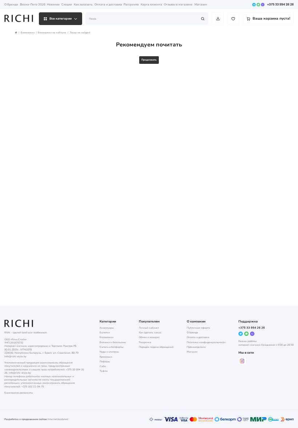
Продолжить (149, 59)
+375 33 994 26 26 (280, 4)
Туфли (104, 371)
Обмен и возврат (149, 337)
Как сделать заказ (150, 332)
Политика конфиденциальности (206, 342)
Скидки (66, 5)
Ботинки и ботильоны (113, 342)
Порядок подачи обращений (156, 347)
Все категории (60, 18)
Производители (196, 347)
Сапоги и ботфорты (111, 347)
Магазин (200, 5)
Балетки (105, 332)
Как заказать (83, 5)
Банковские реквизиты (18, 392)
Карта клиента (151, 5)
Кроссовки (106, 356)
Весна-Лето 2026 (32, 5)
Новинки (53, 5)
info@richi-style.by (15, 356)
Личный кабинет (149, 327)
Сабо (103, 366)
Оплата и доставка (108, 5)
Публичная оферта (198, 327)
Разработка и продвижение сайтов (25, 419)
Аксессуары (107, 327)
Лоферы (105, 361)
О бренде (11, 5)
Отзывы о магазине (178, 5)
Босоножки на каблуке (52, 32)
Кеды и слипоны (109, 351)
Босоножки (28, 32)
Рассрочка (131, 5)
